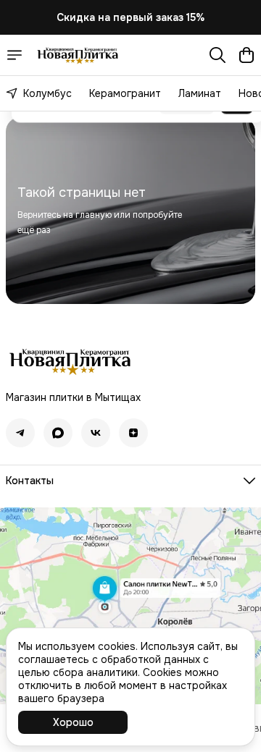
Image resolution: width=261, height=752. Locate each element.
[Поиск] (217, 55)
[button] (20, 432)
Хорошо (73, 722)
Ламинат (199, 93)
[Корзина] (246, 55)
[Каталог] (14, 55)
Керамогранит (125, 93)
